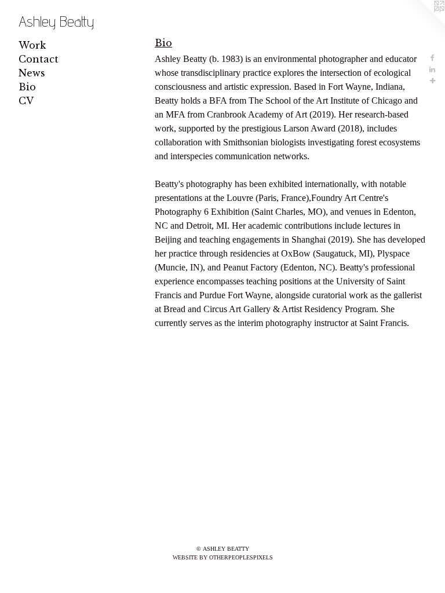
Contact (39, 59)
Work (32, 45)
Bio (27, 87)
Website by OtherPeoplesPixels (223, 557)
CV (26, 101)
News (32, 73)
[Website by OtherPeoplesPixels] (422, 23)
